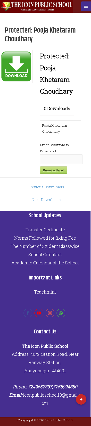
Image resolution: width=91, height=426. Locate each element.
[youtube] (39, 313)
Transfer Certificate (45, 230)
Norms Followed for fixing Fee (45, 238)
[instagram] (51, 313)
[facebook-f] (28, 313)
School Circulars (45, 254)
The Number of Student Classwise (45, 246)
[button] (81, 399)
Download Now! (53, 170)
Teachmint (45, 292)
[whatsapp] (61, 313)
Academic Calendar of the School (45, 263)
